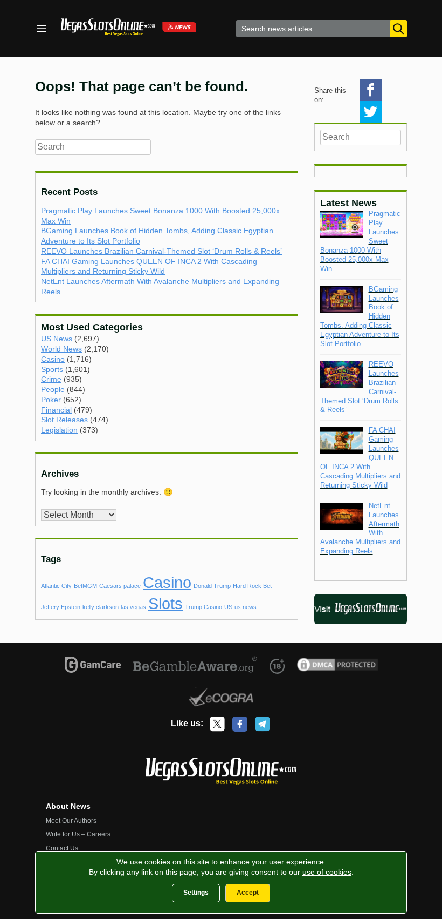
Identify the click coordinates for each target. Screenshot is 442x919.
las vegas (133, 607)
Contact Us (62, 848)
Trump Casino (203, 607)
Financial (56, 410)
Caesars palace (120, 586)
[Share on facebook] (371, 90)
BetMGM (85, 586)
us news (245, 607)
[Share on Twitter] (371, 112)
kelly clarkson (100, 607)
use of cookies (326, 872)
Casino (53, 359)
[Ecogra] (221, 698)
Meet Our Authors (71, 821)
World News (61, 348)
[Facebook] (239, 724)
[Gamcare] (93, 666)
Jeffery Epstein (60, 607)
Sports (52, 369)
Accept (248, 892)
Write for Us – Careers (78, 834)
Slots (165, 603)
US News (56, 338)
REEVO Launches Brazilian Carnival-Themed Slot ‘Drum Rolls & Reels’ (161, 251)
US (228, 607)
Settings (196, 892)
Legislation (59, 429)
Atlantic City (56, 586)
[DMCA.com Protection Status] (337, 666)
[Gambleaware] (195, 666)
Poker (51, 399)
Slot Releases (64, 419)
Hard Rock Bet (252, 586)
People (53, 389)
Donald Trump (212, 586)
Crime (51, 379)
